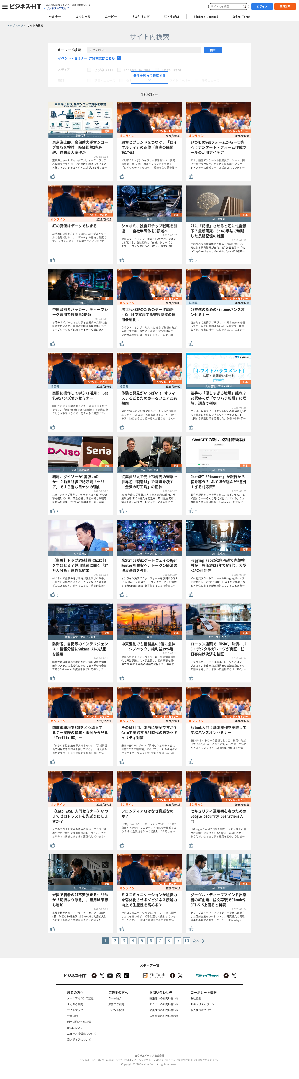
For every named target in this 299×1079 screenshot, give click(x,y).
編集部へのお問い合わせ (164, 998)
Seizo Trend (171, 69)
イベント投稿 (116, 1010)
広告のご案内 (116, 1004)
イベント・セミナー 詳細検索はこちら (86, 58)
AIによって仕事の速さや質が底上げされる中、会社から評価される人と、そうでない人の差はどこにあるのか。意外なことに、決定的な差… (79, 582)
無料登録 (285, 6)
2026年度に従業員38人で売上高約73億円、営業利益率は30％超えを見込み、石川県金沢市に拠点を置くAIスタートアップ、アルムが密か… (148, 498)
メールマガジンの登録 (80, 998)
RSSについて (75, 1027)
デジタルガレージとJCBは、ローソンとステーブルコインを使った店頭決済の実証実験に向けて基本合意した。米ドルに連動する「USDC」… (219, 665)
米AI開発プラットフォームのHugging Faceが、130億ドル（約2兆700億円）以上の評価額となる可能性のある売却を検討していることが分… (219, 582)
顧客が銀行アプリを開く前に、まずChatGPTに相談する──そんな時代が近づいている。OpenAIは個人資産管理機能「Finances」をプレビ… (218, 498)
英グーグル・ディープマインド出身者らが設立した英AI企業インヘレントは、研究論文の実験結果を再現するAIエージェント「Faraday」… (218, 916)
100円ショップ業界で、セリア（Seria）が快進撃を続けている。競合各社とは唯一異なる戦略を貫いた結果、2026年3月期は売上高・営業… (79, 498)
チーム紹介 (115, 998)
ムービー (111, 16)
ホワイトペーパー (178, 80)
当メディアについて (79, 1039)
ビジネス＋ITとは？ (57, 8)
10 (186, 940)
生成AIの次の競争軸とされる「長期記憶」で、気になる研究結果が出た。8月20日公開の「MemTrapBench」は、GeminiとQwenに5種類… (218, 247)
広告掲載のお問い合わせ (164, 1016)
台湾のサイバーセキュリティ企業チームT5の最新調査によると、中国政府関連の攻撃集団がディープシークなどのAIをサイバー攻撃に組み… (79, 326)
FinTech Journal (137, 69)
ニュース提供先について (81, 1033)
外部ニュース (210, 80)
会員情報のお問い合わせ (164, 1010)
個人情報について (201, 1010)
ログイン (262, 6)
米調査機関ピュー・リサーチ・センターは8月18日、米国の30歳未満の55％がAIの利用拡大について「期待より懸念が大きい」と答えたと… (79, 916)
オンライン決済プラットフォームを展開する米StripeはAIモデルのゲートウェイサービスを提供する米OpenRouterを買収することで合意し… (149, 582)
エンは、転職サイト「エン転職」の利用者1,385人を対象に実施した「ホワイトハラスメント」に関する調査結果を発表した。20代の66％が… (219, 414)
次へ (196, 940)
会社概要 (196, 998)
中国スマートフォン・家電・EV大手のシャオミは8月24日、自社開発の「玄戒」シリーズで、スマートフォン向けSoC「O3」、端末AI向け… (148, 242)
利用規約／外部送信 (79, 1022)
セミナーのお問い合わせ (164, 1004)
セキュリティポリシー (204, 1004)
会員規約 (72, 1016)
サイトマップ (75, 1010)
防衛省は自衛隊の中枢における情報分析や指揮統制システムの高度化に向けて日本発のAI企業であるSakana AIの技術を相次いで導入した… (79, 665)
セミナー (55, 16)
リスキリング (140, 16)
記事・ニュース (104, 80)
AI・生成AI (171, 16)
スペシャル (83, 16)
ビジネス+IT (103, 69)
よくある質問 (75, 1004)
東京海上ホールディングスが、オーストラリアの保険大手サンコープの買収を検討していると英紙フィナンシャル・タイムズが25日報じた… (79, 163)
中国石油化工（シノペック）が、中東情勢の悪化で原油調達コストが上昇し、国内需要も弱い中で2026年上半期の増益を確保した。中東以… (149, 660)
